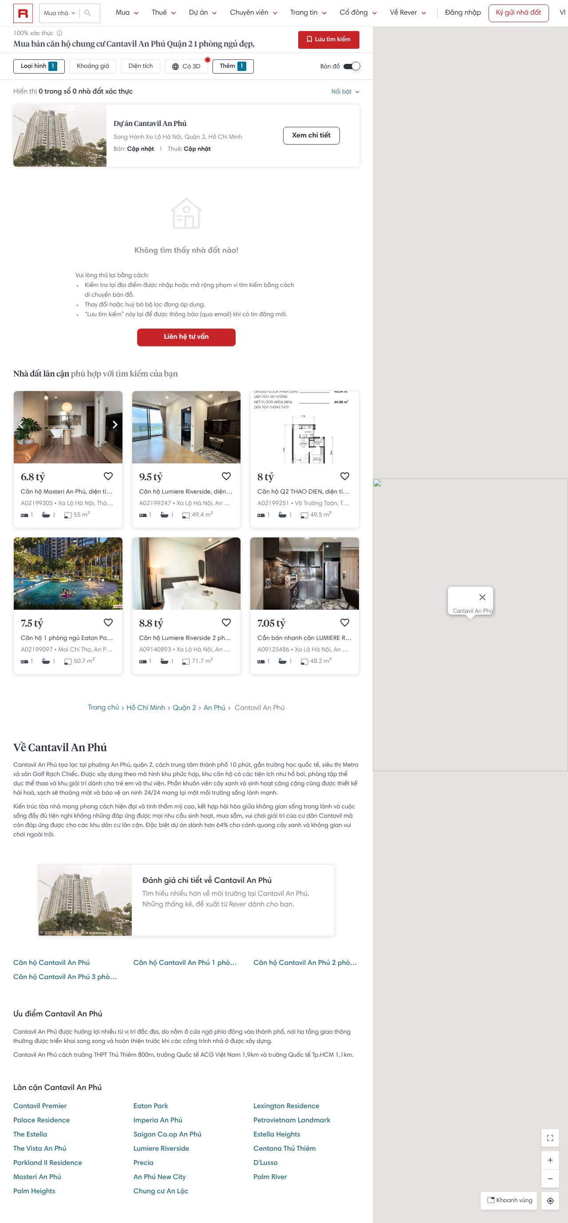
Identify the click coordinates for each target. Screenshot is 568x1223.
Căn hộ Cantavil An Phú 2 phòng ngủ (306, 963)
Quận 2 (184, 708)
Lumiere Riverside (161, 1149)
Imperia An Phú (158, 1121)
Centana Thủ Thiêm (284, 1149)
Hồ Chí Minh (225, 137)
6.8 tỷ (33, 477)
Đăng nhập (463, 13)
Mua (123, 13)
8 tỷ (265, 477)
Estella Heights (276, 1135)
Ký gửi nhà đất (518, 13)
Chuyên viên (249, 13)
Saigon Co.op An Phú (167, 1135)
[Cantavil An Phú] (59, 136)
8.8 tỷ (151, 624)
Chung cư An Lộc (161, 1192)
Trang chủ (103, 708)
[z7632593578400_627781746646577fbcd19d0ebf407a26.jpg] (186, 462)
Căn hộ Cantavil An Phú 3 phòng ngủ (66, 977)
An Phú (214, 708)
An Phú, (225, 504)
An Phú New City (160, 1177)
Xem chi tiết (311, 136)
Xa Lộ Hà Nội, (76, 504)
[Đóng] (482, 597)
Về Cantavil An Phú (60, 748)
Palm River (270, 1177)
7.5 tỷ (32, 624)
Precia (144, 1163)
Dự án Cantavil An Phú (150, 124)
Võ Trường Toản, (317, 504)
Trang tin (304, 13)
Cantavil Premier (40, 1106)
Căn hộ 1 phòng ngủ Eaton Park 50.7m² (68, 638)
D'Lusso (265, 1163)
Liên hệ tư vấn (186, 337)
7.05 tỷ (271, 624)
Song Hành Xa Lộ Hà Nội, (148, 137)
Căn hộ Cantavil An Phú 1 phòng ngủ (187, 963)
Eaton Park (151, 1106)
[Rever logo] (23, 13)
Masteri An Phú (37, 1177)
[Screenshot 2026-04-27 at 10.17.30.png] (304, 462)
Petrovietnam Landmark (291, 1121)
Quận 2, (196, 137)
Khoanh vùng (514, 1201)
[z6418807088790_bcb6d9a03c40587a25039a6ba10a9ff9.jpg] (186, 608)
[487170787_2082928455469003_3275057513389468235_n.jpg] (304, 608)
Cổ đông (354, 13)
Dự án (198, 13)
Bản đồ (330, 67)
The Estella (30, 1135)
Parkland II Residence (47, 1163)
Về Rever (403, 13)
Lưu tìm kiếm (332, 40)
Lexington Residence (286, 1106)
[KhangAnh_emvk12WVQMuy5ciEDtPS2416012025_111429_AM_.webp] (68, 608)
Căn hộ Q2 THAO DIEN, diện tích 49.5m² (304, 492)
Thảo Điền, (111, 504)
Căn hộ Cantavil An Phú (51, 963)
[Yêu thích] (108, 476)
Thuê (159, 13)
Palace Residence (41, 1121)
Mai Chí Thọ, (75, 650)
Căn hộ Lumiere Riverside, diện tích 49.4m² (186, 492)
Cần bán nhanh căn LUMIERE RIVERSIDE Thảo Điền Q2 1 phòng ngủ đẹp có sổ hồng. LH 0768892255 (304, 638)
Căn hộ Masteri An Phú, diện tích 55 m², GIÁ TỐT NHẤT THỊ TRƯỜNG (68, 492)
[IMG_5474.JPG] (68, 462)
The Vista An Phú (39, 1149)
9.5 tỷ (151, 477)
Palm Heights (34, 1192)
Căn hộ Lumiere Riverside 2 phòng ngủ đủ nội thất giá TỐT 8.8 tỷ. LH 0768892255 (186, 638)
